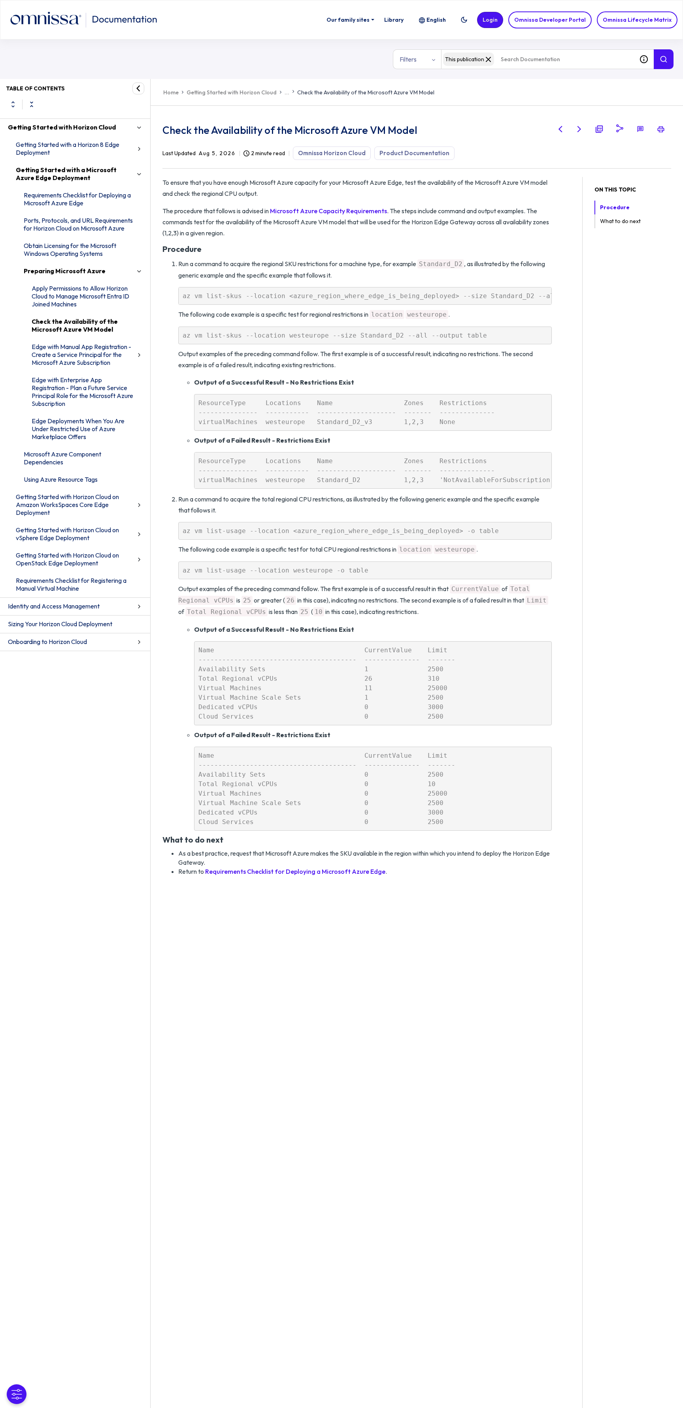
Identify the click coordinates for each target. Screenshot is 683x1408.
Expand (13, 104)
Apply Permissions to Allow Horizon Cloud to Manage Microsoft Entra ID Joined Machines (80, 296)
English (436, 19)
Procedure (615, 207)
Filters (408, 59)
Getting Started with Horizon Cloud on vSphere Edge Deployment (67, 534)
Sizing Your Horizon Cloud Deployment (60, 624)
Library (394, 19)
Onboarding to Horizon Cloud (47, 642)
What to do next (620, 221)
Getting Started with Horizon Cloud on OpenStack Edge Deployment (67, 559)
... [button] (287, 92)
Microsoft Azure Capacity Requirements (328, 211)
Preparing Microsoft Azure (65, 271)
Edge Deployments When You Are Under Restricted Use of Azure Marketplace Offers (78, 429)
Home (171, 92)
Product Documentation (414, 153)
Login (490, 19)
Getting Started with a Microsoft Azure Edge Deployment (66, 174)
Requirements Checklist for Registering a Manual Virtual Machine (71, 584)
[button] (464, 20)
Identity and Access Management (54, 606)
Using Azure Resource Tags (61, 479)
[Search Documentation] (664, 59)
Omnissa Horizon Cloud (332, 153)
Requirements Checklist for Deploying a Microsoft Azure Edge (77, 199)
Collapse (31, 104)
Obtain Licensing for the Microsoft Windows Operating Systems (70, 249)
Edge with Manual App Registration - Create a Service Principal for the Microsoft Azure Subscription (81, 354)
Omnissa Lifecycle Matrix (637, 19)
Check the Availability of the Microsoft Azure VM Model (75, 325)
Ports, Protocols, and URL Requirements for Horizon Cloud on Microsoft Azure (78, 224)
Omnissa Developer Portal (550, 19)
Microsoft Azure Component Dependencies (62, 458)
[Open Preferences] (16, 1394)
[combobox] (537, 59)
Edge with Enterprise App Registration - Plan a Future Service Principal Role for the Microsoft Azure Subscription (82, 391)
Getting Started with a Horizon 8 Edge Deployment (67, 148)
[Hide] (138, 88)
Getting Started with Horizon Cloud (62, 127)
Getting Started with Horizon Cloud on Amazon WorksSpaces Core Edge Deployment (67, 504)
